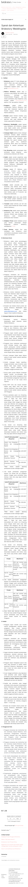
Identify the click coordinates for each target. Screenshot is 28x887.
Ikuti (3, 36)
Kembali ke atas (5, 830)
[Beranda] (11, 3)
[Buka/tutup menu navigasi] (25, 2)
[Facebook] (2, 810)
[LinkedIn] (6, 810)
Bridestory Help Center (6, 7)
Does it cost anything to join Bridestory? (11, 848)
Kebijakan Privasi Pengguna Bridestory (10, 836)
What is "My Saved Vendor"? (8, 839)
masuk (5, 860)
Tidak (17, 818)
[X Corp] (4, 810)
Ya (10, 818)
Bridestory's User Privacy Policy (9, 842)
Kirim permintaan (19, 825)
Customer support (9, 32)
